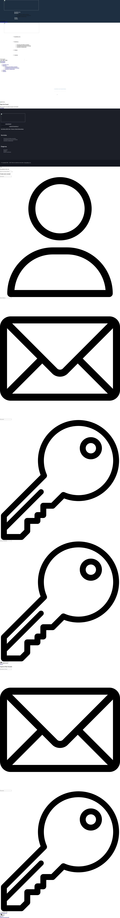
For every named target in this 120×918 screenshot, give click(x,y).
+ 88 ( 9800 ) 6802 (3, 22)
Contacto (16, 18)
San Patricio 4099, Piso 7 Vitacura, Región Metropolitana (12, 129)
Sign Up (1, 916)
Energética (54, 94)
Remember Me (4, 912)
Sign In (1, 664)
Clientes (15, 17)
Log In (3, 915)
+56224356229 (8, 124)
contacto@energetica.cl (13, 126)
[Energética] (2, 61)
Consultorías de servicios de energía (24, 15)
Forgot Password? (3, 913)
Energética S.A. (17, 12)
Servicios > (16, 13)
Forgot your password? (4, 917)
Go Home (2, 107)
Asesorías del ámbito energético (23, 14)
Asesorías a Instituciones (21, 16)
